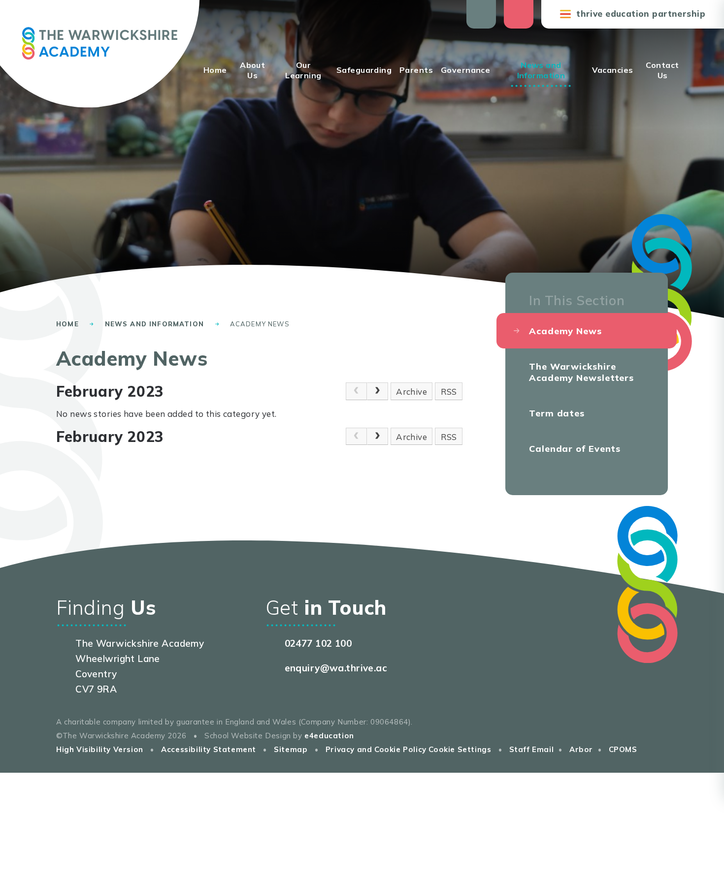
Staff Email (531, 749)
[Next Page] (377, 391)
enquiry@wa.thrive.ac (336, 668)
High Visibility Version (99, 749)
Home (67, 324)
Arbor (581, 749)
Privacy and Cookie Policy (376, 749)
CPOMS (623, 749)
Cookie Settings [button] (459, 749)
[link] (356, 391)
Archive (411, 391)
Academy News (260, 324)
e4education (329, 735)
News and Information (154, 324)
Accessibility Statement (208, 749)
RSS (449, 391)
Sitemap (290, 749)
